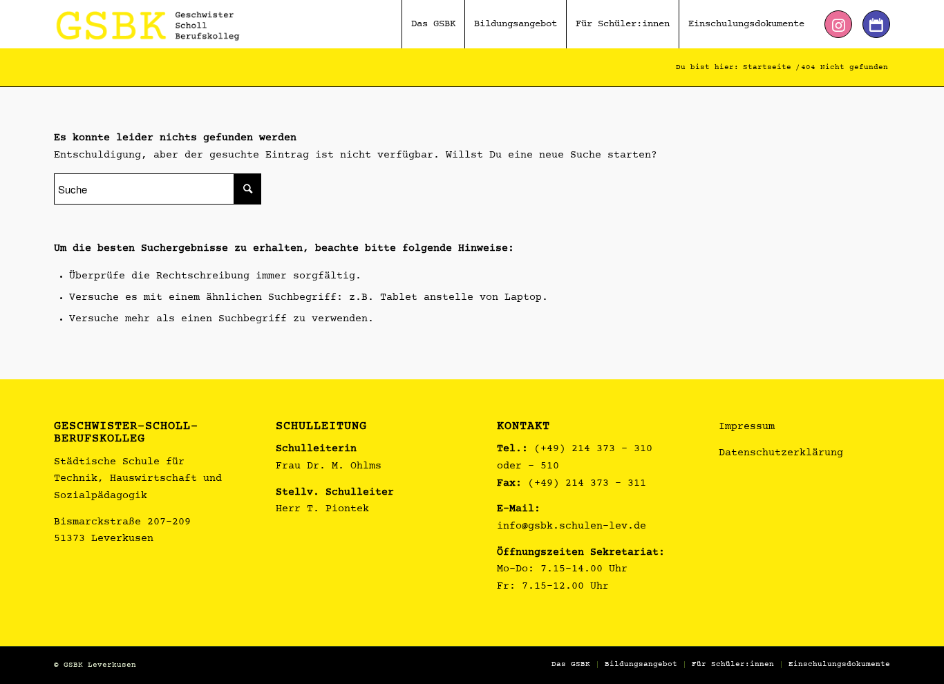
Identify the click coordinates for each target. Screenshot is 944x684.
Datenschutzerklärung (781, 453)
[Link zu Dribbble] (876, 24)
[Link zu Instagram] (838, 24)
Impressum (747, 427)
